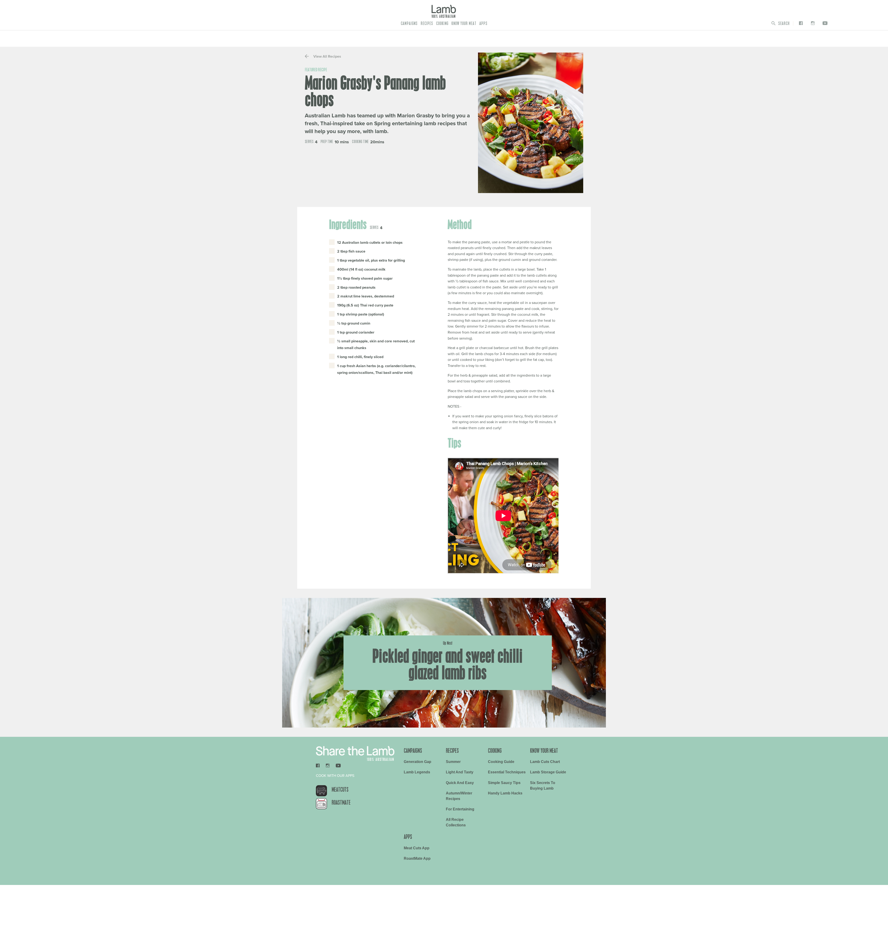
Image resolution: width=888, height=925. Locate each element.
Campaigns (409, 23)
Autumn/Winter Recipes (459, 796)
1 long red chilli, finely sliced (360, 357)
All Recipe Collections (456, 822)
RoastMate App (417, 858)
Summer (453, 762)
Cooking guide (501, 762)
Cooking (442, 23)
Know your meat (463, 23)
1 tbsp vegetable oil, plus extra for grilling (371, 260)
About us (359, 871)
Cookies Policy (438, 871)
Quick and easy (460, 783)
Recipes (427, 23)
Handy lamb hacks (505, 793)
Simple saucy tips (504, 783)
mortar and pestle (515, 242)
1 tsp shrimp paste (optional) (360, 314)
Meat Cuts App (416, 848)
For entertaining (460, 809)
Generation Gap (417, 762)
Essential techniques (507, 772)
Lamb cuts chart (545, 762)
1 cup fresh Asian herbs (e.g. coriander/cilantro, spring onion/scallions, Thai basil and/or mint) (376, 369)
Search (783, 23)
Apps (483, 23)
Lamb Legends (417, 772)
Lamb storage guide (548, 772)
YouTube (824, 23)
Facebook (800, 23)
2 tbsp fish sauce (351, 251)
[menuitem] (409, 23)
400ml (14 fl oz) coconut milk (361, 269)
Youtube (338, 765)
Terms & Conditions (411, 871)
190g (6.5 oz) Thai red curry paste (365, 305)
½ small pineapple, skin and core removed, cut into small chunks (376, 344)
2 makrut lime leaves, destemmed (365, 296)
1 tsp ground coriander (355, 332)
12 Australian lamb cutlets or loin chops (370, 242)
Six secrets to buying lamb (542, 785)
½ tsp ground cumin (353, 323)
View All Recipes (326, 56)
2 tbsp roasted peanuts (356, 287)
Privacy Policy (383, 871)
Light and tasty (459, 772)
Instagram (812, 23)
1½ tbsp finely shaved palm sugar (365, 278)
